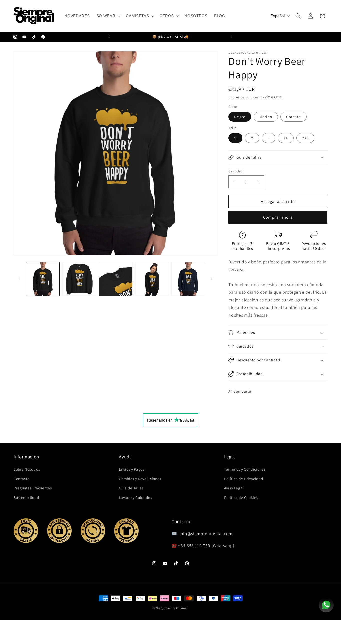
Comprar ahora (278, 217)
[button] (108, 16)
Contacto (21, 478)
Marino (265, 116)
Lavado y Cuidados (135, 497)
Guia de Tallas (131, 487)
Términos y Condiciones (245, 468)
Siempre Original (176, 608)
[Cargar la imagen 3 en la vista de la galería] (116, 279)
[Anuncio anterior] (109, 37)
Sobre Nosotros (27, 468)
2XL (305, 138)
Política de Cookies (241, 497)
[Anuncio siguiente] (231, 37)
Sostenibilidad (26, 497)
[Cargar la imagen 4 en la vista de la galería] (152, 279)
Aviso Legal (234, 487)
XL (286, 138)
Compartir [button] (242, 391)
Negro (239, 116)
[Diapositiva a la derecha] (211, 279)
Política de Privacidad (243, 478)
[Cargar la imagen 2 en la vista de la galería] (79, 279)
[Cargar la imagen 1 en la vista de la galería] (43, 279)
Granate (293, 116)
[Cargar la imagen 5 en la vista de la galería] (188, 279)
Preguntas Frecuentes (33, 487)
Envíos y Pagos (131, 468)
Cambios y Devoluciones (140, 478)
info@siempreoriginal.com (206, 534)
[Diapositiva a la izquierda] (19, 279)
